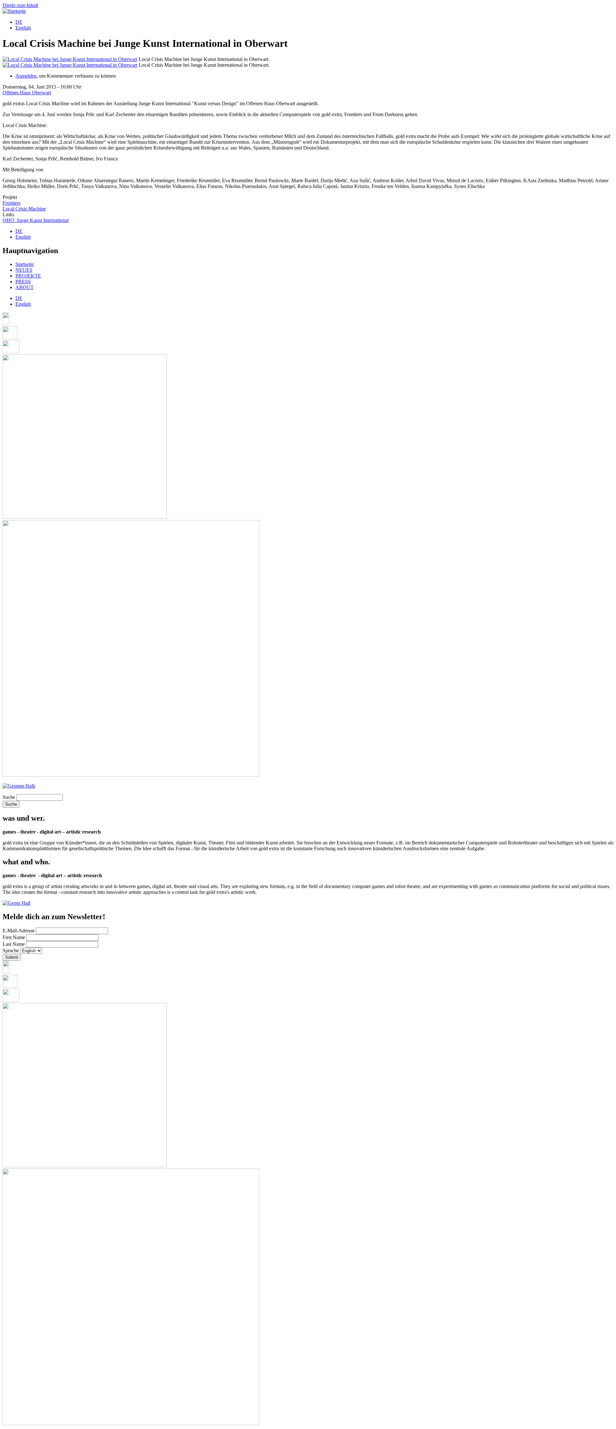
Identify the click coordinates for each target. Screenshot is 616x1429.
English (23, 27)
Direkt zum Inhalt (20, 5)
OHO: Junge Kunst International (36, 220)
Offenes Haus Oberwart (27, 92)
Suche (9, 797)
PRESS (23, 281)
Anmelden (26, 76)
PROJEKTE (28, 275)
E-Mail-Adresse (19, 930)
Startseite (24, 264)
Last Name (14, 944)
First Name (14, 937)
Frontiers (12, 203)
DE (18, 22)
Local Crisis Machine (24, 208)
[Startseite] (14, 11)
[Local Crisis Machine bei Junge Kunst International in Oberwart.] (70, 59)
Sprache (11, 950)
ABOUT (24, 287)
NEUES (23, 270)
